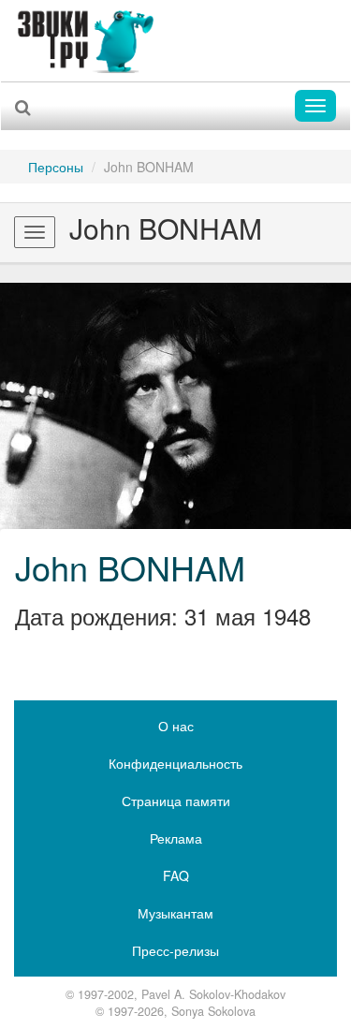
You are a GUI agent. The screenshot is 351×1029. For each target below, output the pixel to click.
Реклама (176, 838)
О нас (176, 725)
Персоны (55, 166)
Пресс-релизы (175, 950)
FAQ (176, 875)
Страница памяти (176, 800)
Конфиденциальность (175, 763)
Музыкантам (175, 913)
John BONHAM (130, 567)
